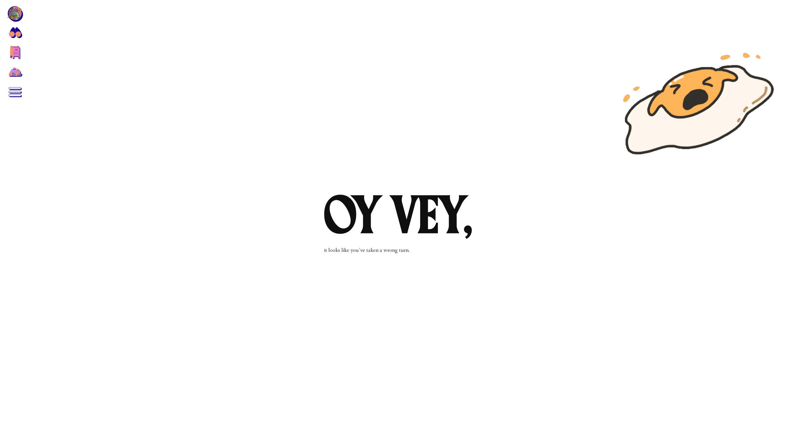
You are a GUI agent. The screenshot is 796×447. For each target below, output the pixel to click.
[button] (15, 32)
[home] (15, 13)
